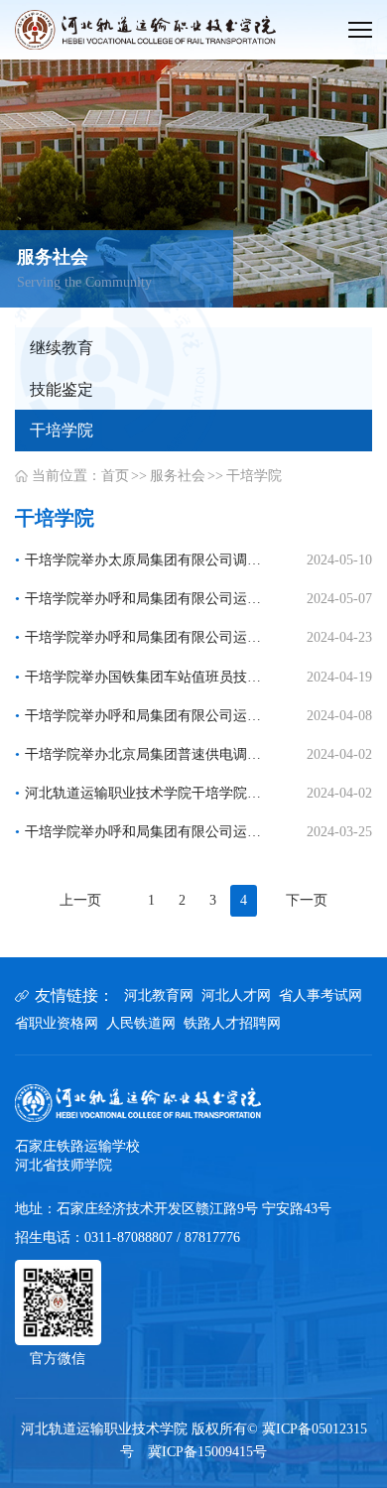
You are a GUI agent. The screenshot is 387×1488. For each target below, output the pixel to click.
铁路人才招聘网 (232, 1023)
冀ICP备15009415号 (207, 1451)
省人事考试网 (320, 995)
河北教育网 (159, 995)
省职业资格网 (56, 1023)
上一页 (80, 900)
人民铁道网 (141, 1023)
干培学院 (254, 475)
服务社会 (177, 475)
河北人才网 (236, 995)
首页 (115, 475)
